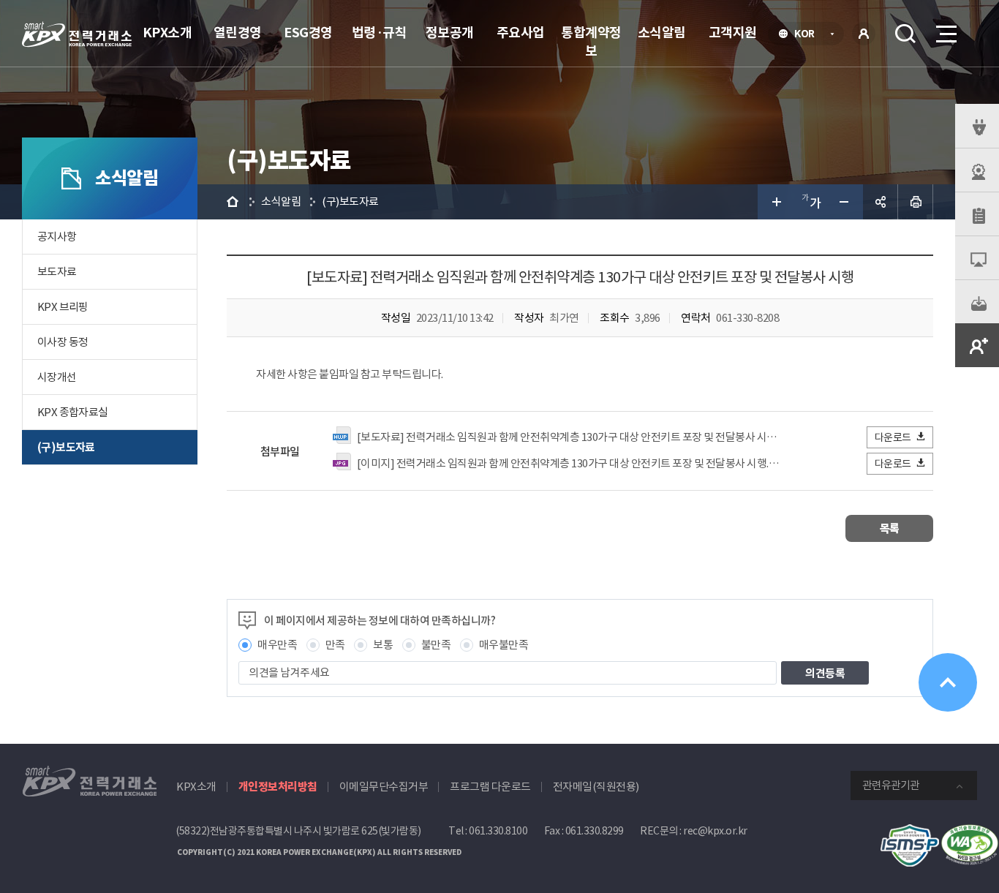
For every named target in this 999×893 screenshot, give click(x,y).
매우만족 (277, 645)
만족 (335, 645)
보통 (383, 645)
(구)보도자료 (66, 447)
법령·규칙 (379, 32)
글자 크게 (775, 201)
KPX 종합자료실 (72, 412)
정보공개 (450, 32)
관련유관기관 (890, 785)
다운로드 (893, 437)
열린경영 (238, 32)
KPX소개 (167, 32)
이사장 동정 (62, 342)
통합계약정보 (591, 41)
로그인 (863, 33)
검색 (905, 33)
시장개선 (57, 377)
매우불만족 (504, 645)
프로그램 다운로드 (490, 787)
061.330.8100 (498, 830)
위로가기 (948, 682)
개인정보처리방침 (277, 787)
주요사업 (521, 32)
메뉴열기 (945, 33)
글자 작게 (845, 201)
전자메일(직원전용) (596, 787)
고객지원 (733, 32)
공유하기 (880, 201)
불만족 (436, 645)
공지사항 (57, 237)
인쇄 (915, 201)
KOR (808, 35)
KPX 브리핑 (62, 307)
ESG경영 (308, 32)
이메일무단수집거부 (384, 787)
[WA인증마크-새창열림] (969, 832)
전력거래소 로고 (77, 34)
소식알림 (662, 32)
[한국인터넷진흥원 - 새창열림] (910, 832)
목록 (890, 528)
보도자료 (57, 272)
